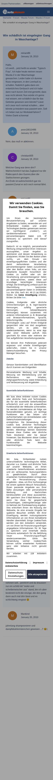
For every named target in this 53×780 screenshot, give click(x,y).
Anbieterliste (11, 566)
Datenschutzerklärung (16, 562)
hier (24, 297)
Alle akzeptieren (37, 574)
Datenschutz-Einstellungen (16, 574)
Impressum (38, 562)
